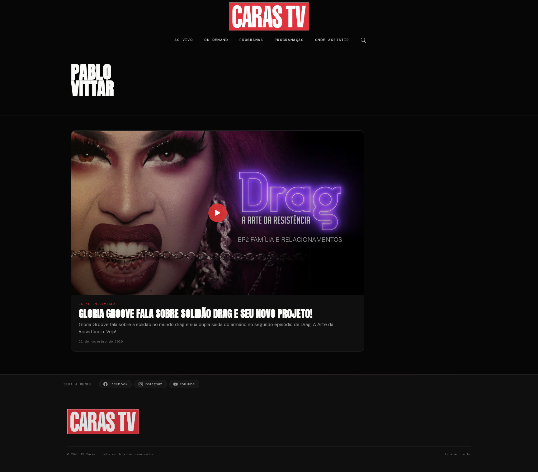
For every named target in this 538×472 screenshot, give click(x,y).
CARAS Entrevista (97, 304)
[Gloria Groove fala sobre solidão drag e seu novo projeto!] (217, 213)
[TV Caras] (269, 16)
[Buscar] (363, 40)
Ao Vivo (183, 39)
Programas (251, 39)
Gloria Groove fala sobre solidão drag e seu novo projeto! (195, 313)
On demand (216, 39)
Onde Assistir (332, 39)
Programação (289, 39)
